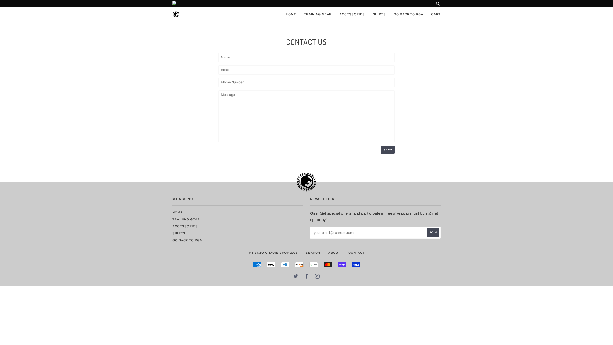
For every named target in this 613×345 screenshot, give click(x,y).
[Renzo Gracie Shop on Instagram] (317, 277)
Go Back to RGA (408, 14)
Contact (356, 252)
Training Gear (318, 14)
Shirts (379, 14)
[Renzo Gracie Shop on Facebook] (306, 277)
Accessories (352, 14)
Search (313, 252)
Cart (436, 14)
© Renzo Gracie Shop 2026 (273, 252)
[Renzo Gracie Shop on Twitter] (295, 277)
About (334, 252)
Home (291, 14)
